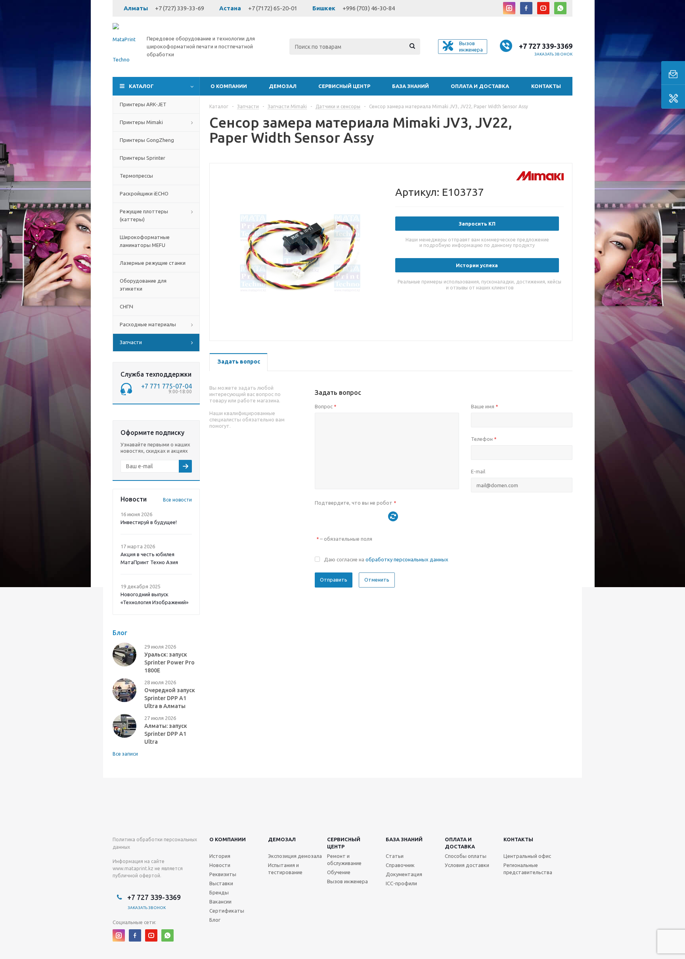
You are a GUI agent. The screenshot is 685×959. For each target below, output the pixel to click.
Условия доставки (467, 865)
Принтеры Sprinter (142, 158)
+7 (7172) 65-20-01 (272, 8)
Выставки (221, 883)
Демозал (283, 86)
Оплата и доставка (480, 86)
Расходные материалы (148, 324)
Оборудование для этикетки (143, 284)
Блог (214, 920)
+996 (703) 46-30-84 (368, 8)
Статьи (395, 856)
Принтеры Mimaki (141, 122)
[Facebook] (526, 8)
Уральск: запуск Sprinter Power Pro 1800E (169, 662)
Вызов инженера (347, 881)
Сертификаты (226, 910)
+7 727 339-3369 (545, 46)
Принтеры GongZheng (147, 140)
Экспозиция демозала (295, 856)
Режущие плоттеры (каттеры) (144, 215)
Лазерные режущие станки (153, 263)
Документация (404, 874)
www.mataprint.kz (133, 868)
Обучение (338, 872)
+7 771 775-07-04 (166, 386)
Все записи (125, 753)
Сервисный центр (344, 86)
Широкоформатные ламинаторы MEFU (145, 241)
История (219, 856)
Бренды (219, 892)
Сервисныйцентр (343, 842)
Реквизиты (222, 874)
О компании (228, 86)
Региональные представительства (527, 868)
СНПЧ (126, 306)
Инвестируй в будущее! (149, 522)
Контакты (546, 86)
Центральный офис (527, 856)
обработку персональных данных (406, 559)
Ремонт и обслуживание (344, 859)
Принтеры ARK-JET (143, 104)
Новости (219, 865)
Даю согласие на (386, 559)
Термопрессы (136, 175)
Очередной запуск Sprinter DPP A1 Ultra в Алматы (169, 698)
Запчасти (131, 342)
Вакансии (220, 901)
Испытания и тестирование (285, 868)
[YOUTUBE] (543, 8)
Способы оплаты (465, 856)
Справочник (400, 865)
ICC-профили (401, 883)
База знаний (410, 86)
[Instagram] (509, 8)
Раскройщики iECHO (144, 193)
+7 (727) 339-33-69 (179, 8)
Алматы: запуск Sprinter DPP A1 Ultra (165, 734)
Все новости (177, 499)
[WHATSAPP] (560, 8)
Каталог (141, 86)
